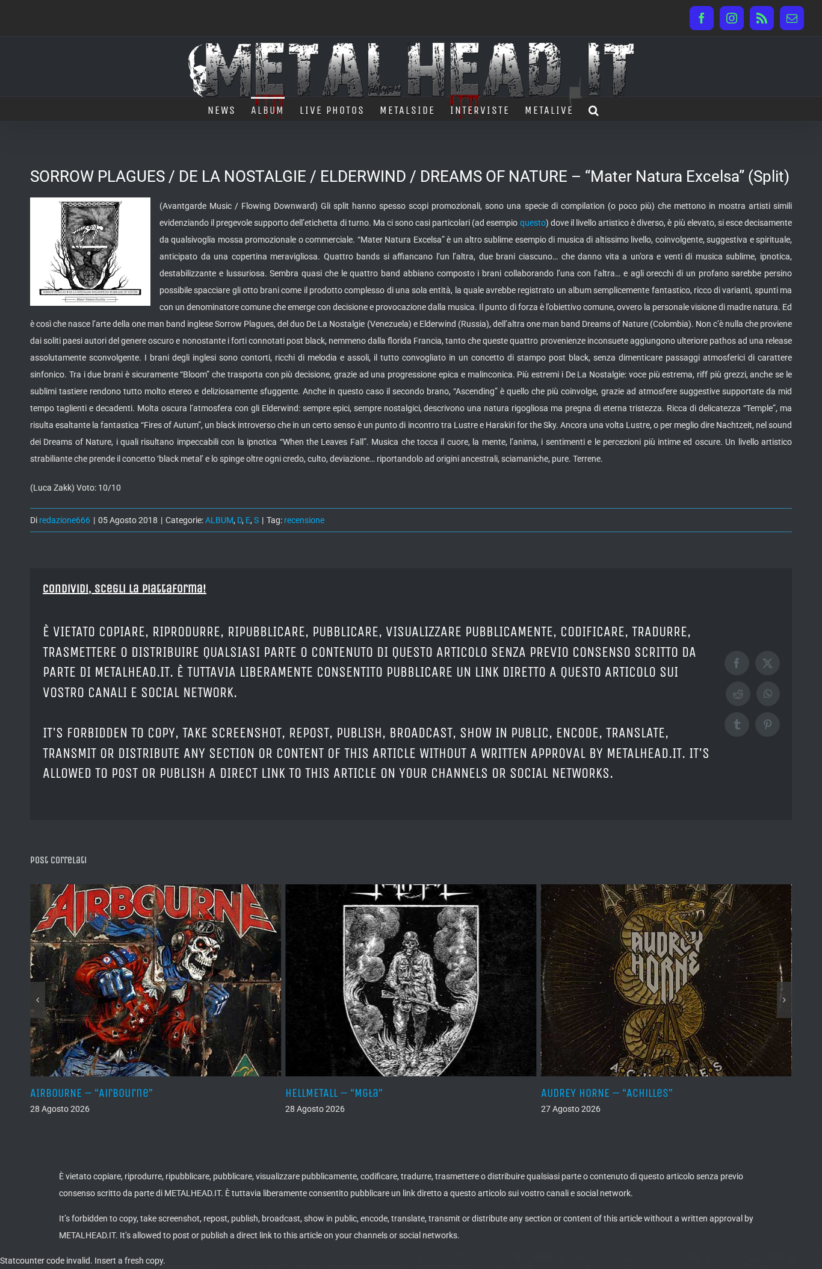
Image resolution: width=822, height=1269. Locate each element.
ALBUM (219, 520)
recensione (304, 520)
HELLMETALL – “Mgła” (148, 1093)
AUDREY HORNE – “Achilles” (421, 1093)
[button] (594, 109)
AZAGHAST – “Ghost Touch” (675, 1093)
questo (533, 223)
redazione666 (64, 520)
